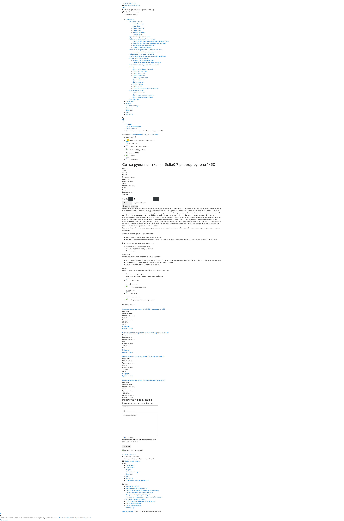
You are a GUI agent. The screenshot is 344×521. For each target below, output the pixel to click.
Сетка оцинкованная (140, 78)
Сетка (131, 67)
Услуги (128, 103)
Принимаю (4, 520)
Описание (126, 206)
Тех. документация (132, 106)
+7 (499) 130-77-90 (129, 3)
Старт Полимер (138, 28)
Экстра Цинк (137, 35)
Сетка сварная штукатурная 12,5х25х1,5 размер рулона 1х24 (143, 380)
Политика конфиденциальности (137, 480)
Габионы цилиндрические (142, 47)
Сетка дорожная (139, 73)
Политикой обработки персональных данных (75, 518)
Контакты (129, 114)
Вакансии (129, 110)
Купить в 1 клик (127, 328)
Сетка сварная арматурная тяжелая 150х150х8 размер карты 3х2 (145, 333)
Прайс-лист (130, 467)
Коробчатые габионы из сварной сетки (147, 52)
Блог (127, 112)
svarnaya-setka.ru (128, 511)
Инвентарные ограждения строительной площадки (147, 56)
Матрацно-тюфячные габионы (143, 45)
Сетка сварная (138, 82)
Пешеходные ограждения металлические (144, 65)
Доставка (129, 108)
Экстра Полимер (139, 32)
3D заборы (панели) (136, 22)
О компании (130, 101)
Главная (129, 124)
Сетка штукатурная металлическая (145, 88)
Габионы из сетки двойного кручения (142, 39)
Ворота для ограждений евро (143, 60)
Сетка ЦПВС (137, 86)
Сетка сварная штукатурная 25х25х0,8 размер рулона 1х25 (143, 309)
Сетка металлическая (133, 126)
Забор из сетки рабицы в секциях (141, 54)
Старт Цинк (137, 30)
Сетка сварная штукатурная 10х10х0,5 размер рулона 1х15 (143, 356)
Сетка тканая (138, 84)
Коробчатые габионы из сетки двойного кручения (151, 41)
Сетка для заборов (140, 71)
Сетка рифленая (139, 93)
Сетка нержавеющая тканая (143, 97)
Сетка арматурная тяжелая (143, 69)
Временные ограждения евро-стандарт (147, 63)
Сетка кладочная (139, 75)
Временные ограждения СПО (139, 37)
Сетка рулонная (138, 80)
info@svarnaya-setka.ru (132, 5)
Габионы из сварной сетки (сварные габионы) (145, 50)
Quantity (125, 199)
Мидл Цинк (137, 26)
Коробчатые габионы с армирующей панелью (149, 43)
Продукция (130, 19)
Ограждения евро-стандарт (139, 58)
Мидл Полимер (138, 24)
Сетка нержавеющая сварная (143, 95)
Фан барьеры (134, 99)
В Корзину (127, 203)
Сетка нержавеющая (136, 91)
